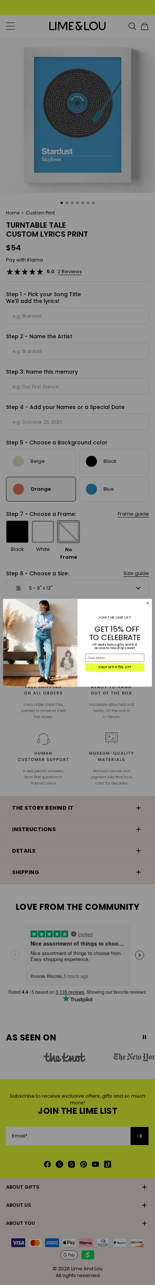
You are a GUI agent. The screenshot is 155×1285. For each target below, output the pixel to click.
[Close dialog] (147, 602)
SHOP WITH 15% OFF (115, 667)
